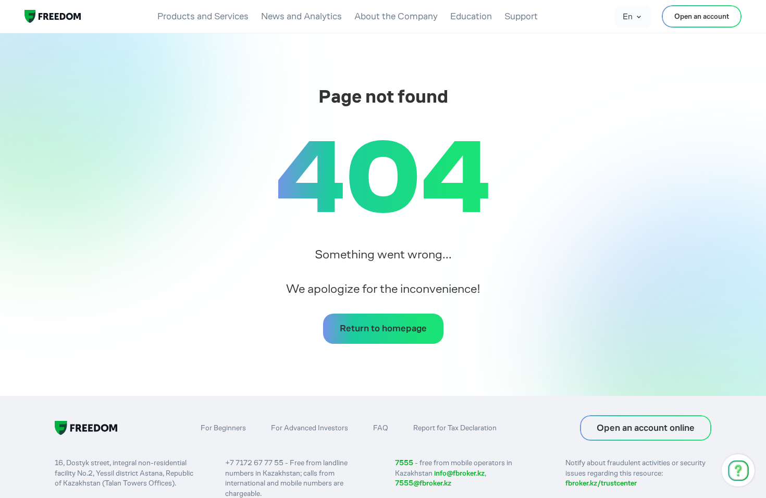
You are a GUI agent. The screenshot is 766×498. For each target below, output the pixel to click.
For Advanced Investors (309, 428)
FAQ (380, 428)
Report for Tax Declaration (455, 428)
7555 (404, 462)
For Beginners (223, 428)
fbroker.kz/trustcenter (601, 483)
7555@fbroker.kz (423, 483)
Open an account (701, 16)
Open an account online (646, 427)
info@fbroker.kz (459, 473)
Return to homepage (383, 328)
